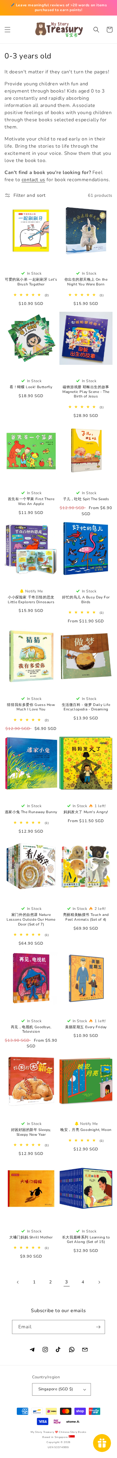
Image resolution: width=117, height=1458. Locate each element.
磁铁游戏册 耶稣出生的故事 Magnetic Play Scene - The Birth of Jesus (86, 392)
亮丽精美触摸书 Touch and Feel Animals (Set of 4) (86, 917)
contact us (33, 179)
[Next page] (99, 1282)
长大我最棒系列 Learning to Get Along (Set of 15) (86, 1239)
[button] (7, 29)
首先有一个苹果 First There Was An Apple (31, 501)
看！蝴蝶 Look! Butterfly (31, 387)
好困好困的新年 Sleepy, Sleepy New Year (31, 1132)
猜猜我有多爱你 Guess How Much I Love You (31, 707)
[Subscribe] (98, 1327)
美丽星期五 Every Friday (86, 1027)
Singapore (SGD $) (55, 1389)
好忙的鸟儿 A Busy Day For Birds (86, 599)
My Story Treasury (42, 1432)
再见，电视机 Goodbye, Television (31, 1029)
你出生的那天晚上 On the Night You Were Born (86, 282)
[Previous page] (18, 1282)
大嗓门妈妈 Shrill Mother (30, 1237)
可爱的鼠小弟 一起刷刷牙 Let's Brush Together (31, 282)
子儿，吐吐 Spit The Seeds (86, 499)
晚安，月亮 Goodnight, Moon (86, 1130)
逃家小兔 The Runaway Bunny (31, 812)
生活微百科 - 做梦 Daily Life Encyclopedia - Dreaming (86, 707)
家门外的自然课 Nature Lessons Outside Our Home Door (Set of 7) (31, 919)
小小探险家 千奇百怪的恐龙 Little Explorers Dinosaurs (31, 599)
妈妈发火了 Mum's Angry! (86, 812)
